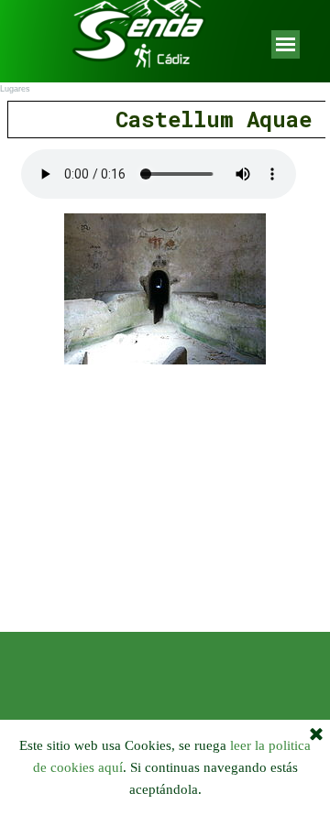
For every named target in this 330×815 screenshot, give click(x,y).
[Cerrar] (316, 735)
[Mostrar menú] (285, 44)
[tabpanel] (165, 119)
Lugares (15, 88)
